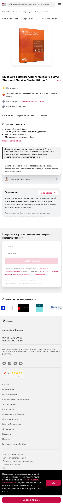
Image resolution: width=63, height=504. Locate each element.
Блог (46, 12)
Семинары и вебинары (13, 414)
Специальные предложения (15, 399)
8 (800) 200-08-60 (12, 12)
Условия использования (14, 458)
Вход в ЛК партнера (11, 424)
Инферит (38, 12)
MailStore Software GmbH (33, 101)
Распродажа (8, 409)
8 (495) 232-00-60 (12, 337)
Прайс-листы (8, 389)
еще (59, 81)
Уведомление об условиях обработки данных (24, 283)
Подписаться (31, 260)
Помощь (6, 439)
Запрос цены (27, 12)
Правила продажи (11, 464)
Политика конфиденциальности (18, 461)
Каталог (6, 384)
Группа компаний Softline (14, 444)
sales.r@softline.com (13, 330)
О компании (8, 429)
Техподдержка (9, 404)
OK (53, 482)
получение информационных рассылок (29, 274)
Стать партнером (10, 419)
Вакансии (6, 434)
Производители (9, 394)
